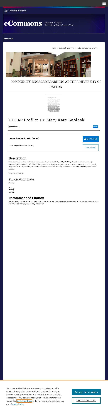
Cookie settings (24, 401)
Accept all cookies (86, 392)
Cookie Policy (17, 404)
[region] (54, 396)
